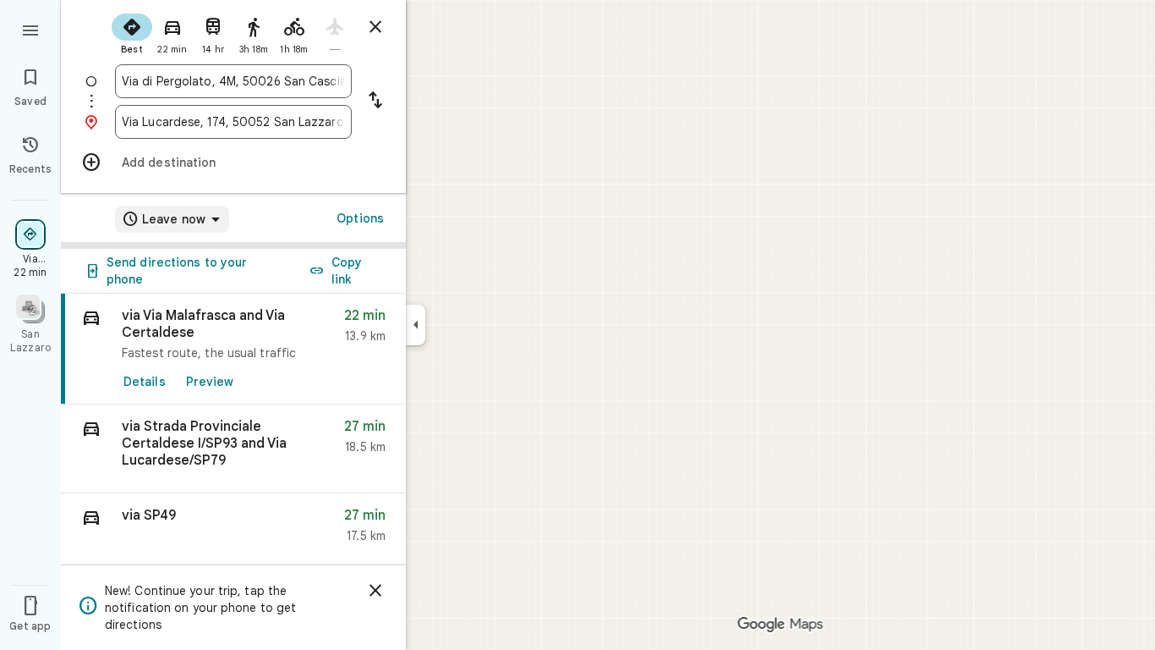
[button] (233, 449)
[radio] (132, 32)
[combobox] (233, 81)
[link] (233, 349)
